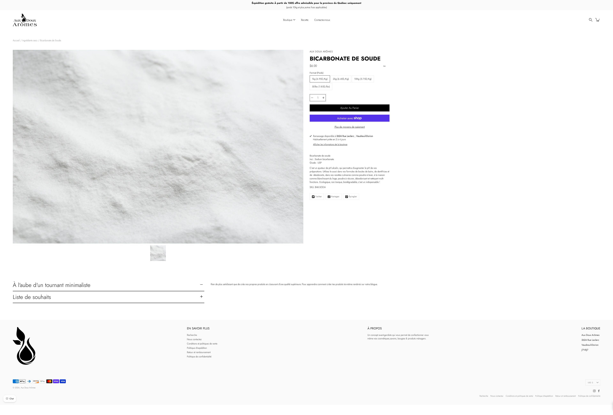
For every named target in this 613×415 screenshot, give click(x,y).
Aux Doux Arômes (28, 387)
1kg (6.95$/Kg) (320, 79)
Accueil (16, 40)
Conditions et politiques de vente (202, 343)
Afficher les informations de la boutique (330, 144)
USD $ (590, 382)
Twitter (318, 196)
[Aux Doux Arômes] (25, 20)
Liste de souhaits (32, 297)
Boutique (287, 20)
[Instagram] (594, 391)
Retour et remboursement (199, 352)
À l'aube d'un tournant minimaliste (51, 285)
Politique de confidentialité (199, 356)
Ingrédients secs (29, 40)
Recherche (192, 335)
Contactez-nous (322, 20)
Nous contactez (194, 339)
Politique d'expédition (197, 348)
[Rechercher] (590, 19)
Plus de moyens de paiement (350, 127)
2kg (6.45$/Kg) (341, 79)
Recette (304, 20)
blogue (374, 284)
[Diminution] (312, 97)
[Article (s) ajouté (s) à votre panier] (597, 19)
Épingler (353, 196)
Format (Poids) (316, 73)
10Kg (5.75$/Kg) (363, 79)
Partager (335, 196)
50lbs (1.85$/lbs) (321, 86)
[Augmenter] (323, 97)
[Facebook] (598, 391)
